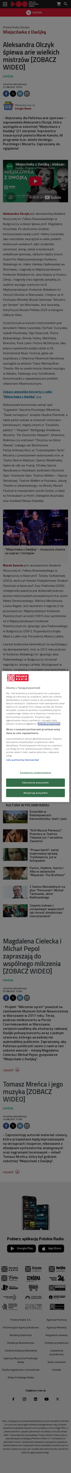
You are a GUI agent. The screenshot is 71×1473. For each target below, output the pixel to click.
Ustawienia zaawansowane (35, 772)
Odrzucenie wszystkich (35, 782)
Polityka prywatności (49, 723)
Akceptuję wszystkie (35, 792)
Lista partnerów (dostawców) (22, 759)
